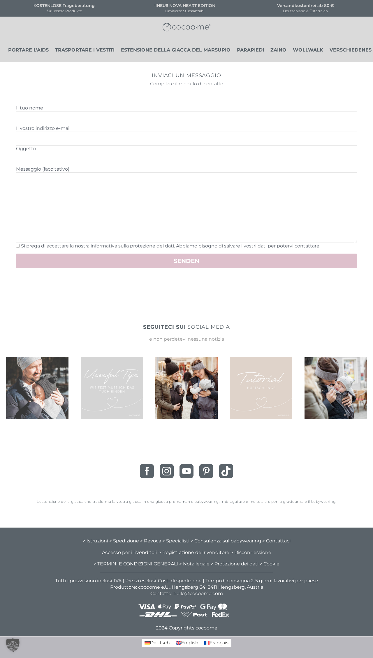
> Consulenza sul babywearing (226, 541)
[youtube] (186, 471)
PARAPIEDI (250, 50)
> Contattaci (276, 541)
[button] (13, 645)
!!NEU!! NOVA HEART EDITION (184, 5)
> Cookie (269, 564)
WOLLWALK (308, 50)
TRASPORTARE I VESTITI (85, 50)
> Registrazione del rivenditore (194, 552)
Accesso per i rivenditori (129, 552)
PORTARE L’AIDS (28, 50)
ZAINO (278, 50)
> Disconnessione (251, 552)
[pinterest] (206, 471)
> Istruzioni (95, 541)
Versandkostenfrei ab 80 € (305, 5)
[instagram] (167, 471)
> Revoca (150, 541)
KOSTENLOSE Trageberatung (64, 5)
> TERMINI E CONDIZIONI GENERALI (136, 564)
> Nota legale (194, 564)
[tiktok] (226, 471)
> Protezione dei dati (234, 564)
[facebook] (147, 471)
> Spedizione (124, 541)
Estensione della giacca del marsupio (176, 50)
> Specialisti (175, 541)
